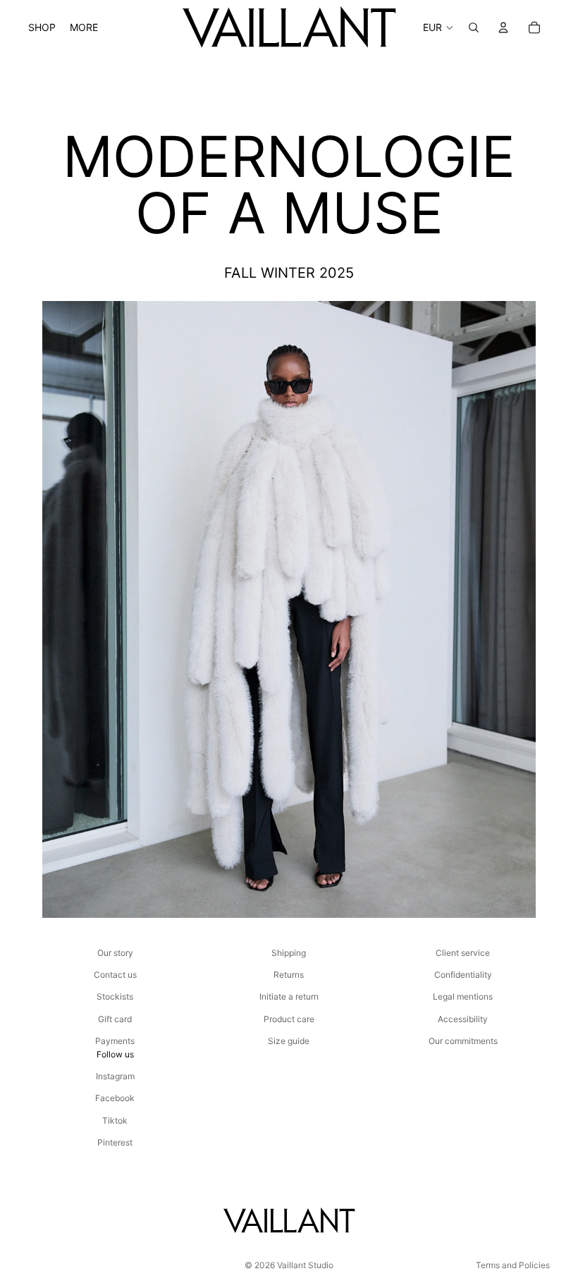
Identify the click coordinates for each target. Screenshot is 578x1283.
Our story (115, 952)
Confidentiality (463, 974)
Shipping (288, 952)
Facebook (115, 1098)
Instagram (115, 1076)
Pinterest (115, 1142)
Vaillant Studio (305, 1265)
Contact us (115, 974)
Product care (289, 1019)
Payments (115, 1041)
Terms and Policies (513, 1265)
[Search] (473, 27)
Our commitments (463, 1041)
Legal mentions (463, 996)
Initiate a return (289, 996)
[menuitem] (84, 27)
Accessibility (463, 1019)
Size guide (288, 1041)
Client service (463, 952)
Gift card (115, 1019)
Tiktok (115, 1120)
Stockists (115, 996)
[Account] (503, 27)
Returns (288, 974)
